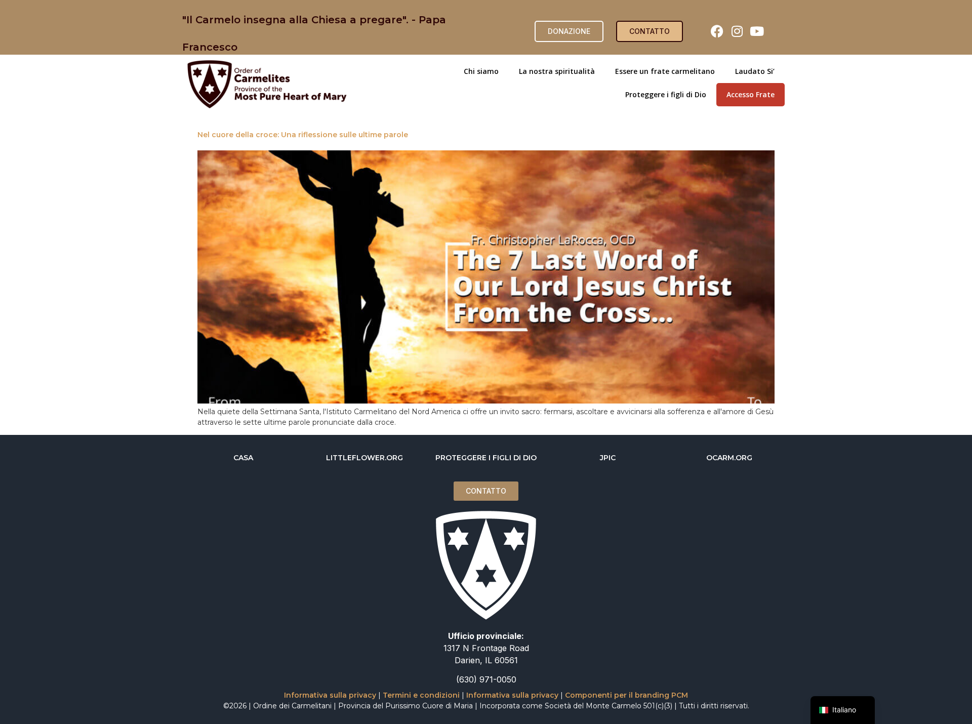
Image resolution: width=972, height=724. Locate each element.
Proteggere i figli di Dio (665, 94)
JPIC (608, 457)
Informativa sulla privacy (330, 695)
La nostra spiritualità (557, 71)
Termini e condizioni (421, 695)
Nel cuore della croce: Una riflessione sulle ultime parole (302, 134)
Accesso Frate (750, 94)
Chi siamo (481, 71)
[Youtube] (756, 31)
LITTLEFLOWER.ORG (364, 457)
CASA (243, 457)
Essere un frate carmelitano (665, 71)
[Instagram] (737, 31)
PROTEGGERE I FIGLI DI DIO (486, 457)
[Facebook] (717, 31)
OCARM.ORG (729, 457)
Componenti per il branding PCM (626, 695)
